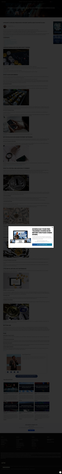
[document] (31, 237)
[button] (52, 227)
